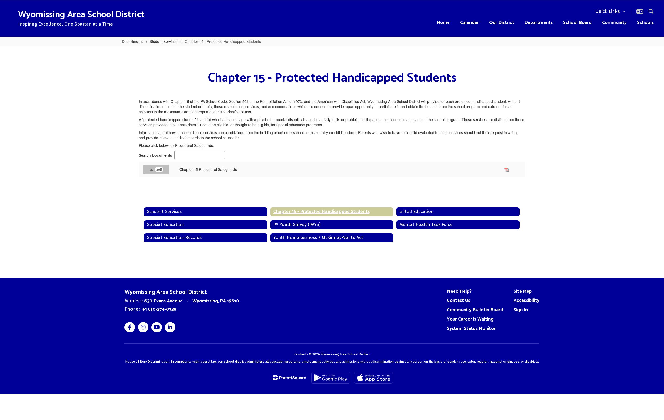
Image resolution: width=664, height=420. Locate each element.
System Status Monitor (471, 328)
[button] (610, 11)
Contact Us (458, 300)
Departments (132, 41)
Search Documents (155, 155)
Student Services (163, 41)
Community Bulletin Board (475, 310)
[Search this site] (651, 11)
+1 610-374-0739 (159, 309)
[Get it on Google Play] (330, 378)
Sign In (521, 310)
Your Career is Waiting (470, 319)
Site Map (523, 291)
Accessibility (527, 300)
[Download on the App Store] (373, 378)
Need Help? (459, 291)
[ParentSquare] (289, 378)
